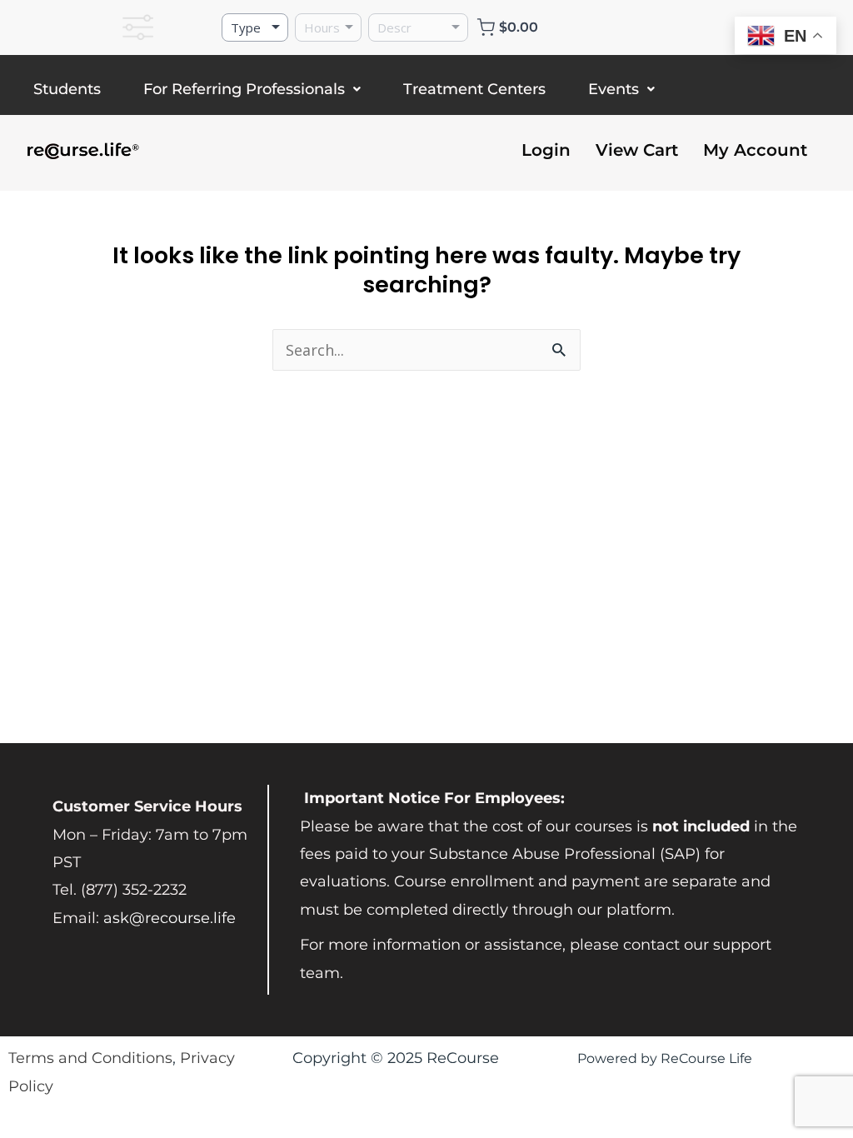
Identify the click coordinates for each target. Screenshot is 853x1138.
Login (546, 150)
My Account (755, 150)
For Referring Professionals (244, 89)
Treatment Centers (474, 89)
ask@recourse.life (169, 918)
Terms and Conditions (90, 1058)
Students (67, 89)
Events (613, 89)
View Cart (637, 150)
